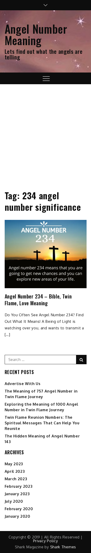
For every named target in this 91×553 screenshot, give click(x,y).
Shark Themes (63, 547)
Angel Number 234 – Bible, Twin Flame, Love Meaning (38, 299)
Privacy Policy (45, 540)
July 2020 (14, 501)
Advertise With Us (23, 383)
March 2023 (16, 479)
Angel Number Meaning (36, 34)
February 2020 (19, 508)
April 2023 (15, 471)
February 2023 (19, 486)
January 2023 (17, 493)
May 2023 (14, 464)
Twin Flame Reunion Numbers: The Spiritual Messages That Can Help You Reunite (42, 423)
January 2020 (17, 516)
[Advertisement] (45, 132)
